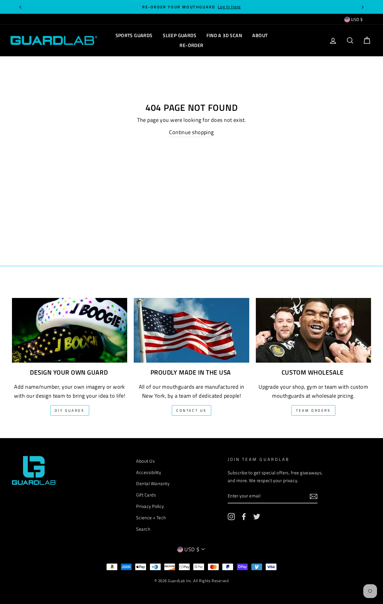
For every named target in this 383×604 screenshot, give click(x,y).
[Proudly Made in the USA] (191, 326)
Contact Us (191, 410)
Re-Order (191, 45)
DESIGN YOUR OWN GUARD (69, 372)
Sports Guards (134, 35)
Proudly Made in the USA (191, 372)
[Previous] (20, 6)
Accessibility (148, 472)
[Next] (363, 6)
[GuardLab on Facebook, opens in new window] (243, 516)
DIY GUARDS (70, 410)
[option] (191, 7)
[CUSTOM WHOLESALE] (313, 326)
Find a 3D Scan (224, 35)
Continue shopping (191, 132)
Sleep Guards (179, 35)
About (260, 35)
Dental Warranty (152, 483)
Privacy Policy (150, 506)
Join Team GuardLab (259, 459)
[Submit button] (313, 496)
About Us (145, 461)
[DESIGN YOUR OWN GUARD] (69, 326)
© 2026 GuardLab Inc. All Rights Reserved (191, 581)
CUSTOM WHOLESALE (313, 372)
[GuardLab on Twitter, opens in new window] (256, 516)
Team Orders (313, 410)
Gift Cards (146, 494)
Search (143, 529)
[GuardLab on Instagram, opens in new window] (231, 516)
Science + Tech (151, 517)
